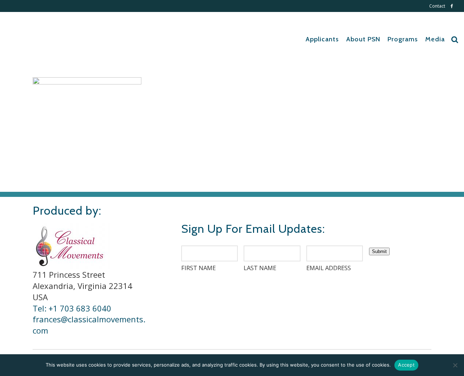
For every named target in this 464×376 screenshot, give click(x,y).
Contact (437, 6)
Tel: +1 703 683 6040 (72, 308)
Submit (379, 251)
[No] (455, 365)
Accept (406, 365)
